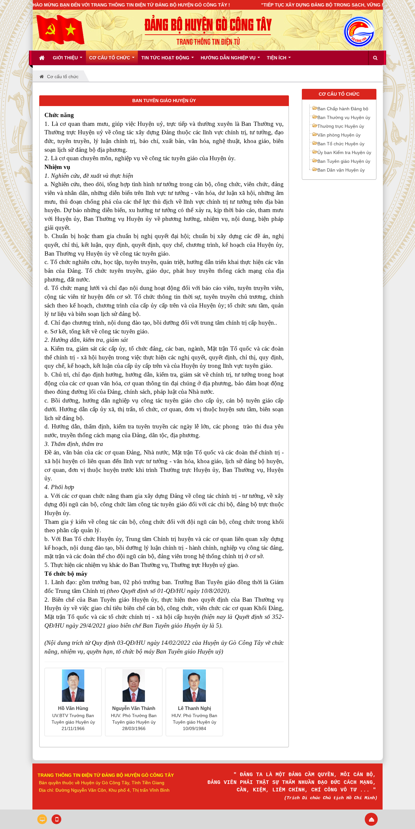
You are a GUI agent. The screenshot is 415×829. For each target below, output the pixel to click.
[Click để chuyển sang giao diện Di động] (56, 819)
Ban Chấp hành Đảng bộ (342, 108)
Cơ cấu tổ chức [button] (110, 57)
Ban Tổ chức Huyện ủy (340, 143)
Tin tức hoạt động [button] (166, 57)
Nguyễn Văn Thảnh (133, 708)
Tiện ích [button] (277, 57)
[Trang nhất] (42, 58)
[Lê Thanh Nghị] (194, 685)
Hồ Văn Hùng (73, 708)
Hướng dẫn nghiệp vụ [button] (229, 57)
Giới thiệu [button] (66, 57)
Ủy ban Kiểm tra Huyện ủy (344, 152)
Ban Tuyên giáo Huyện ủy (343, 161)
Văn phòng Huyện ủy (339, 135)
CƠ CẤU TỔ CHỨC (339, 94)
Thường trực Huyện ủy (340, 126)
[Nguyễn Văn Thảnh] (134, 685)
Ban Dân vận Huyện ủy (341, 170)
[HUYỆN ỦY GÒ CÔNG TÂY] (60, 29)
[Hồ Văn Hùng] (73, 685)
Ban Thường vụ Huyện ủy (343, 117)
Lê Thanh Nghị (194, 708)
